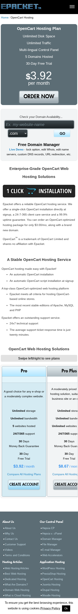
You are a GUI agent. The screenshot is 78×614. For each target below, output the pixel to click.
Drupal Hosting (50, 590)
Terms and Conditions (17, 555)
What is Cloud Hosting (18, 595)
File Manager (49, 544)
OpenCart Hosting (52, 579)
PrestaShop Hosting (53, 573)
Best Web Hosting (15, 573)
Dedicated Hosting (15, 579)
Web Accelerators (52, 555)
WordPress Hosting (53, 568)
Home (5, 17)
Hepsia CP (48, 528)
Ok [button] (66, 608)
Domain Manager (52, 538)
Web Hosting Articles (17, 568)
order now (39, 97)
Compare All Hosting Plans (24, 474)
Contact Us (11, 538)
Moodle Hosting (51, 595)
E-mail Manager (51, 549)
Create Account (24, 484)
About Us (10, 528)
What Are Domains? (16, 584)
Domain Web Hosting (17, 590)
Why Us (9, 533)
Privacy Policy (50, 608)
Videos (9, 549)
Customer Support (15, 544)
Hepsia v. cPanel (52, 533)
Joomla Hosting (51, 584)
